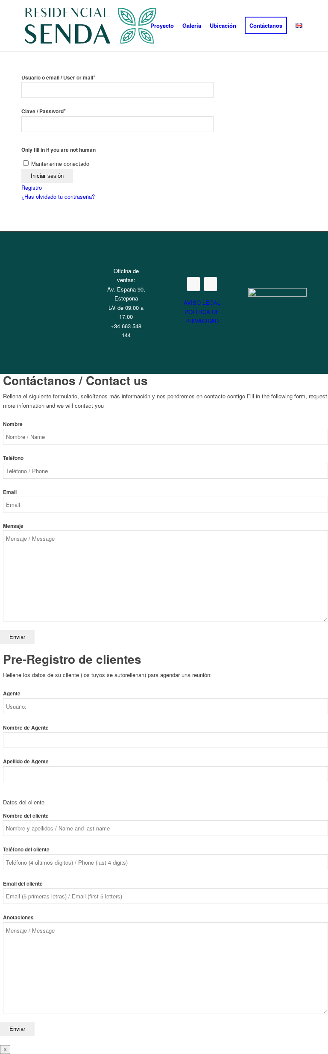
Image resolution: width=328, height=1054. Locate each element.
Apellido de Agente (26, 761)
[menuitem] (162, 25)
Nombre (13, 424)
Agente (11, 693)
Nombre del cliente (26, 815)
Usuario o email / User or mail (58, 77)
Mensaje (13, 526)
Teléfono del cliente (26, 849)
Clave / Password (43, 111)
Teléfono (13, 458)
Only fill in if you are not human (58, 149)
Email (10, 492)
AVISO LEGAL (202, 302)
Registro (31, 187)
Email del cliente (23, 883)
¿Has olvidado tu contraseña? (58, 196)
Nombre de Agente (26, 727)
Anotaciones (18, 917)
